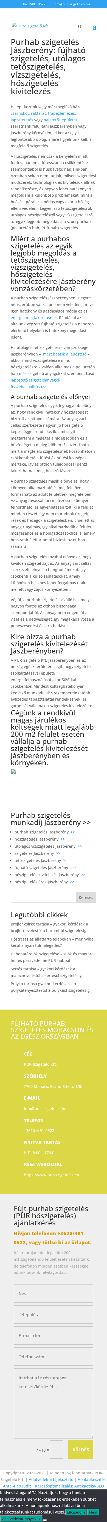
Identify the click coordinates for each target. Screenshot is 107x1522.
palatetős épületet (60, 119)
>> (87, 822)
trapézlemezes (61, 113)
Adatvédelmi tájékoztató (51, 1479)
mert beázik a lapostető (64, 354)
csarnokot (20, 113)
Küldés (81, 1449)
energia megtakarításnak (34, 317)
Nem (93, 1512)
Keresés (86, 897)
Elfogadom (76, 1512)
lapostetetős (22, 119)
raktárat (38, 113)
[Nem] (45, 1520)
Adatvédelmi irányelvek (21, 1518)
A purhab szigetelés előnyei (50, 396)
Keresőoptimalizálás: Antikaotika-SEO (69, 1486)
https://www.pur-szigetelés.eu (51, 1174)
